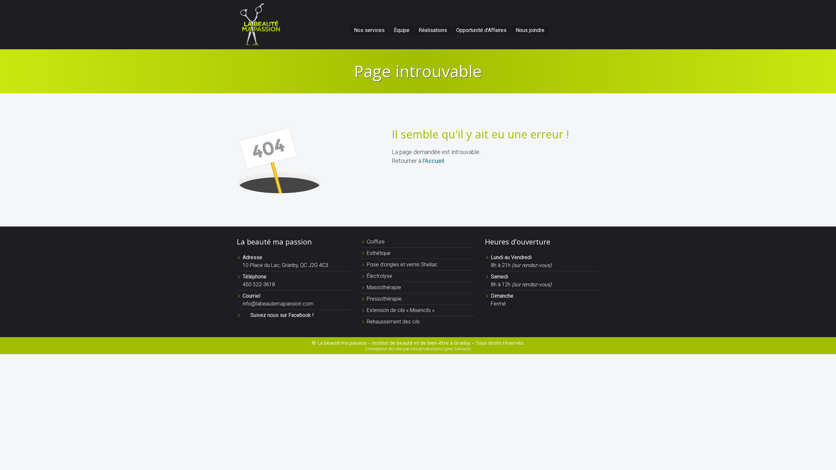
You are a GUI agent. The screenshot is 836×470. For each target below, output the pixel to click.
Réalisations (433, 30)
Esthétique (379, 253)
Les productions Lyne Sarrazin (441, 349)
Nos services (369, 30)
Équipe (402, 30)
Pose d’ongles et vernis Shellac (402, 264)
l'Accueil (433, 160)
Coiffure (376, 242)
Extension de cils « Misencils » (400, 310)
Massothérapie (384, 287)
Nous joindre (530, 30)
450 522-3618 (259, 284)
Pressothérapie (384, 299)
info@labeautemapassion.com (278, 304)
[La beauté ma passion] (259, 24)
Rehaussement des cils (393, 322)
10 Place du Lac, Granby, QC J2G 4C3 (285, 265)
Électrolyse (379, 276)
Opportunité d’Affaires (481, 30)
